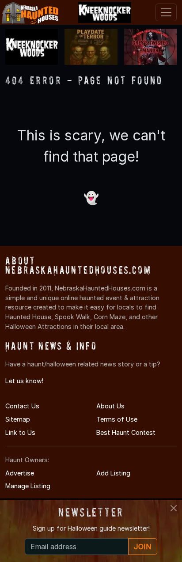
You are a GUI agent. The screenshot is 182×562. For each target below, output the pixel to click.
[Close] (173, 508)
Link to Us (20, 432)
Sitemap (17, 419)
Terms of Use (116, 419)
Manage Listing (27, 486)
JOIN (143, 546)
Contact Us (22, 406)
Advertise (19, 473)
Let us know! (24, 381)
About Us (110, 406)
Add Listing (113, 473)
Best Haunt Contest (125, 432)
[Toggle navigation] (166, 12)
